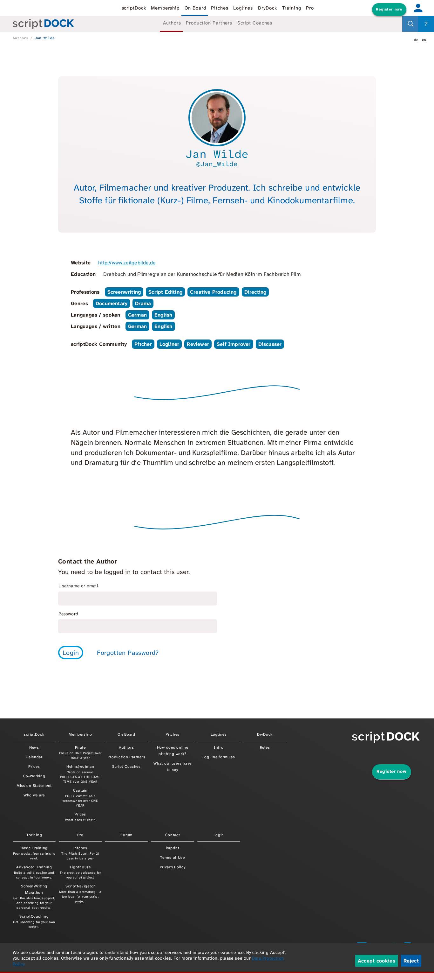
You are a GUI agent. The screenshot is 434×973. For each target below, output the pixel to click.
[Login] (418, 8)
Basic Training (34, 852)
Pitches (219, 8)
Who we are (34, 795)
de (416, 40)
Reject (411, 960)
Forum (126, 834)
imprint (173, 847)
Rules (265, 747)
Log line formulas (218, 757)
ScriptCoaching (34, 921)
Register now (389, 9)
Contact (172, 834)
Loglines (243, 8)
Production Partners (209, 23)
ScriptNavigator (80, 893)
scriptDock (134, 8)
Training (291, 8)
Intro (219, 747)
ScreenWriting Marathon (34, 897)
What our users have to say (172, 766)
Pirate (80, 752)
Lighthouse (80, 871)
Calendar (34, 757)
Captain (80, 798)
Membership (165, 8)
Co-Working (34, 776)
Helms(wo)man (80, 774)
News (34, 747)
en (424, 40)
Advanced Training (34, 871)
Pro (310, 8)
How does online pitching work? (172, 750)
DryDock (267, 8)
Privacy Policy (173, 867)
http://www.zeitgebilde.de (127, 262)
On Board (195, 8)
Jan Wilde (45, 38)
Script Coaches (255, 23)
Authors (172, 23)
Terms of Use (172, 857)
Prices (34, 766)
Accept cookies (376, 960)
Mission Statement (34, 785)
